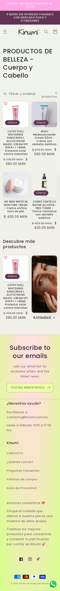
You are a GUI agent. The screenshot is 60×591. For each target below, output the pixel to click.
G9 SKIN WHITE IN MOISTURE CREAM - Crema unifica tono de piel (16, 206)
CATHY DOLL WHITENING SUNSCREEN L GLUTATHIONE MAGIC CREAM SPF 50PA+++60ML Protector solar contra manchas (15, 143)
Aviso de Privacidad (22, 488)
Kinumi (22, 583)
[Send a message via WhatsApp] (53, 584)
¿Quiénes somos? (20, 462)
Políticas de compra (22, 479)
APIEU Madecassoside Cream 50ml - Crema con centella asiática (44, 138)
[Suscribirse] (48, 387)
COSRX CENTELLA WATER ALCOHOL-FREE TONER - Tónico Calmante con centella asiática (44, 209)
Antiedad (42, 317)
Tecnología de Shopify (38, 583)
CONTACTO (15, 453)
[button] (5, 31)
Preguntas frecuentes (23, 471)
